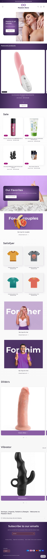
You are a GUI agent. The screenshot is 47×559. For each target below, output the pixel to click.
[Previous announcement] (2, 1)
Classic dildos (22, 433)
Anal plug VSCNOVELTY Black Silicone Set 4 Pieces (13, 167)
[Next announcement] (44, 1)
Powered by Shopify (16, 555)
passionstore (9, 555)
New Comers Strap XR (34, 166)
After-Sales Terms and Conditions (33, 539)
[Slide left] (20, 102)
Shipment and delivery (18, 539)
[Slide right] (26, 102)
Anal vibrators (22, 498)
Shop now (10, 30)
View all (23, 105)
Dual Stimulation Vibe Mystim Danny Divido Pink (23, 94)
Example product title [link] (13, 267)
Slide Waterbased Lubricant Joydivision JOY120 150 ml (34, 139)
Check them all (23, 234)
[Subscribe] (33, 533)
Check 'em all (11, 196)
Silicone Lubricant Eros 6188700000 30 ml (13, 138)
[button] (2, 6)
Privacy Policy (8, 539)
